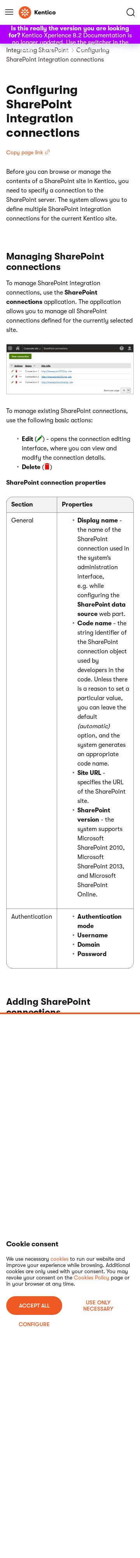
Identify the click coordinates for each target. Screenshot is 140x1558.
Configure (34, 1324)
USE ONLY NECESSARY (98, 1305)
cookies (59, 1259)
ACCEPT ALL (34, 1305)
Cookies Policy (91, 1277)
